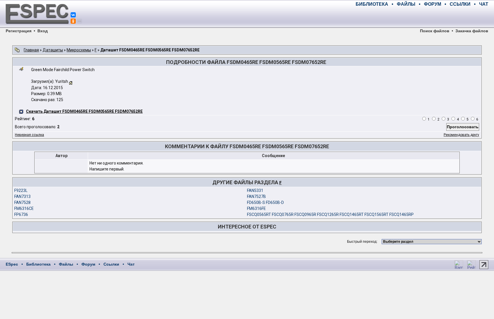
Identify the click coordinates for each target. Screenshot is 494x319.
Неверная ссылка (29, 135)
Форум (88, 264)
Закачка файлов (471, 31)
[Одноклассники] (73, 21)
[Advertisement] (421, 17)
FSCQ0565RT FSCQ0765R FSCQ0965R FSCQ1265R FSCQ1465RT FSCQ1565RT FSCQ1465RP (330, 214)
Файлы (66, 264)
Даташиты (53, 50)
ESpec (12, 264)
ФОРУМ (432, 4)
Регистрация (18, 31)
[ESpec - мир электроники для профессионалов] (37, 27)
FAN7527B (256, 196)
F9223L (20, 190)
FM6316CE (24, 208)
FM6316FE (256, 208)
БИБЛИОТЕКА (372, 4)
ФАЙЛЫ (406, 4)
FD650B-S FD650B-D (265, 202)
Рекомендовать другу (461, 135)
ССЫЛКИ (460, 4)
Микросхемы (79, 50)
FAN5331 (255, 190)
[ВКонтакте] (73, 14)
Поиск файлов (434, 31)
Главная (31, 50)
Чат (131, 264)
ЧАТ (483, 4)
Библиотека (38, 264)
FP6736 (21, 214)
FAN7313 (22, 196)
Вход (42, 31)
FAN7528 (22, 202)
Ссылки (111, 264)
